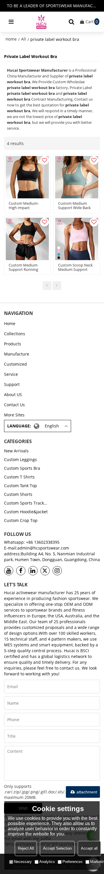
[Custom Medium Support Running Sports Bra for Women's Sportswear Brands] (27, 239)
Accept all (89, 848)
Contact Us (14, 404)
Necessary (23, 862)
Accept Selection (57, 848)
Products (12, 344)
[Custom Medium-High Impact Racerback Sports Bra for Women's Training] (27, 177)
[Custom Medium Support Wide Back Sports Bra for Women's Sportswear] (76, 177)
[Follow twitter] (45, 570)
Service (11, 374)
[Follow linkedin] (33, 570)
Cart (92, 21)
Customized (15, 364)
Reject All (26, 848)
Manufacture (16, 354)
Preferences (72, 862)
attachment (87, 792)
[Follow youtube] (8, 570)
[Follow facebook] (20, 570)
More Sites (14, 415)
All (23, 39)
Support (12, 384)
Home (11, 39)
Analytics (47, 862)
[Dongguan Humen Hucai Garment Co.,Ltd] (41, 21)
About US (13, 394)
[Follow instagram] (57, 570)
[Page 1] (47, 285)
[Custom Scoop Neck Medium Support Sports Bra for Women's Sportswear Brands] (76, 239)
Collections (14, 333)
